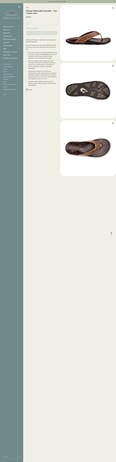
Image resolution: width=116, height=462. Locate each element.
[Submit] (19, 457)
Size (28, 22)
